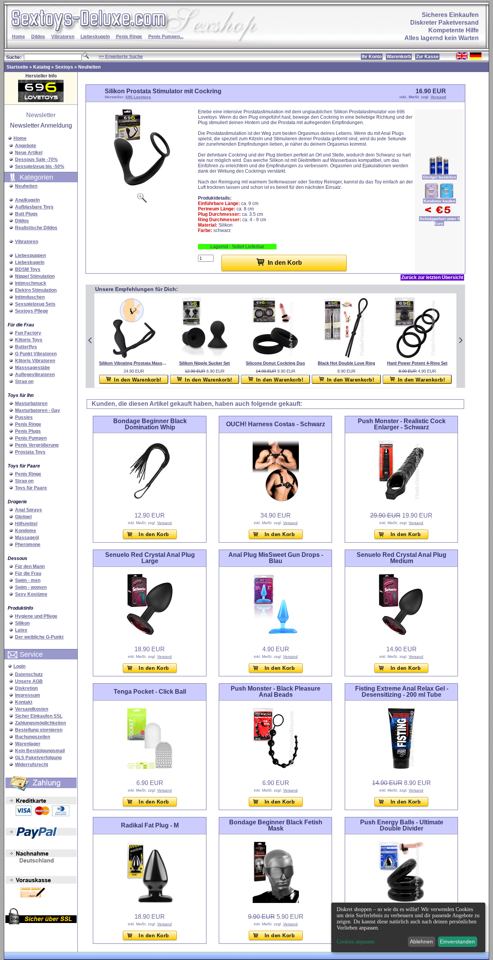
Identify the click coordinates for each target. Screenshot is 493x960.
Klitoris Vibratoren (35, 360)
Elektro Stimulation (36, 290)
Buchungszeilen (32, 737)
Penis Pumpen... (165, 36)
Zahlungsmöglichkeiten (40, 723)
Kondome (25, 530)
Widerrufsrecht (31, 764)
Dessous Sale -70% (36, 159)
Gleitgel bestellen (439, 177)
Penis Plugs (28, 431)
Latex (21, 630)
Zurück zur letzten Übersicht (432, 277)
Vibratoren (62, 36)
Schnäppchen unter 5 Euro (440, 221)
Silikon (22, 623)
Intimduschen (30, 297)
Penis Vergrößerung (37, 445)
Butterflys (26, 347)
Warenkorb (399, 56)
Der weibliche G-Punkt (39, 637)
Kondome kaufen (439, 201)
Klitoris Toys (28, 340)
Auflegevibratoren (35, 374)
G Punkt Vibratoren (36, 353)
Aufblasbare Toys (34, 207)
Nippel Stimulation (35, 276)
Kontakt (23, 702)
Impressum (27, 695)
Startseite (17, 67)
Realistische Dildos (36, 227)
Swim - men (27, 580)
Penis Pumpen (31, 438)
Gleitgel (23, 517)
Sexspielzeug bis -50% (39, 166)
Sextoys (64, 67)
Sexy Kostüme (31, 594)
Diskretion (26, 688)
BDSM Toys (27, 269)
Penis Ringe (129, 36)
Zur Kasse (427, 56)
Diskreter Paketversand (444, 22)
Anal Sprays (28, 510)
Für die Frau (28, 573)
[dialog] (408, 927)
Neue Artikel (28, 152)
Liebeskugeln (95, 36)
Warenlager (27, 743)
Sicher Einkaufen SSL (38, 716)
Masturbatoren (31, 403)
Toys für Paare (31, 488)
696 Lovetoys (138, 97)
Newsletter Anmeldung (41, 125)
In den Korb (154, 534)
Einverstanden (457, 941)
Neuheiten (89, 67)
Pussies (24, 417)
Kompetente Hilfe (453, 30)
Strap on (24, 381)
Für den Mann (30, 566)
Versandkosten (31, 709)
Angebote (25, 145)
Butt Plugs (26, 214)
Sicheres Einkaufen (450, 15)
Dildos (38, 36)
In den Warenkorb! (137, 380)
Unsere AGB (29, 681)
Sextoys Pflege (31, 311)
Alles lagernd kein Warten (441, 38)
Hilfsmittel (26, 523)
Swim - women (31, 587)
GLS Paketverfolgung (38, 757)
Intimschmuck (30, 283)
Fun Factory (28, 333)
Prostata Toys (30, 452)
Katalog (41, 67)
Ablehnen (421, 941)
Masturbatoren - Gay (37, 410)
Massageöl (27, 537)
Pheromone (27, 544)
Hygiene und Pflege (36, 616)
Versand (438, 97)
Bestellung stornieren (38, 730)
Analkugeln (27, 200)
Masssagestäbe (32, 367)
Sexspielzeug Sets (35, 304)
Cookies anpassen (355, 942)
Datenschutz (29, 674)
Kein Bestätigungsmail (40, 750)
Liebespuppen (30, 255)
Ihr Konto (372, 56)
